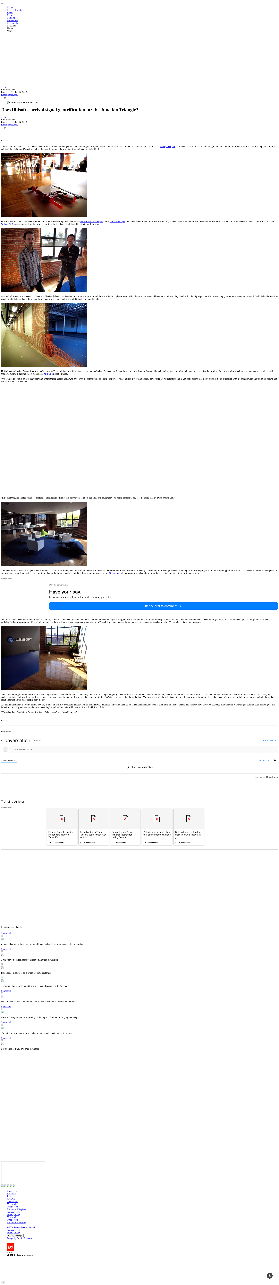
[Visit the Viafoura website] (271, 790)
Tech (3, 87)
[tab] (9, 760)
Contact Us (12, 1191)
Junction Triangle (117, 221)
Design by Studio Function (19, 1238)
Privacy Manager (15, 1235)
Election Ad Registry (16, 1209)
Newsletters (12, 1201)
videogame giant (167, 146)
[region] (139, 765)
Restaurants (12, 23)
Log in (265, 740)
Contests (11, 18)
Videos (10, 12)
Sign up (273, 740)
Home (10, 7)
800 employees (115, 573)
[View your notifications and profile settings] (275, 760)
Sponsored (6, 933)
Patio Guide (12, 20)
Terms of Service (15, 1212)
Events (10, 15)
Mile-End (48, 374)
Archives (11, 1199)
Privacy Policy (13, 1214)
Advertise (11, 1193)
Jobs (9, 1196)
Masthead (11, 1204)
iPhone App (12, 1206)
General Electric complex (91, 221)
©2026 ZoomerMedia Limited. (21, 1227)
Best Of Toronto (14, 10)
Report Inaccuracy (9, 95)
